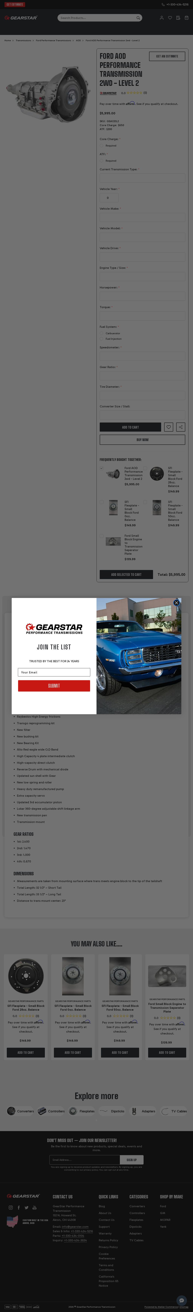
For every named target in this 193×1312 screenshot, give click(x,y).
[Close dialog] (176, 602)
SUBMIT (54, 686)
